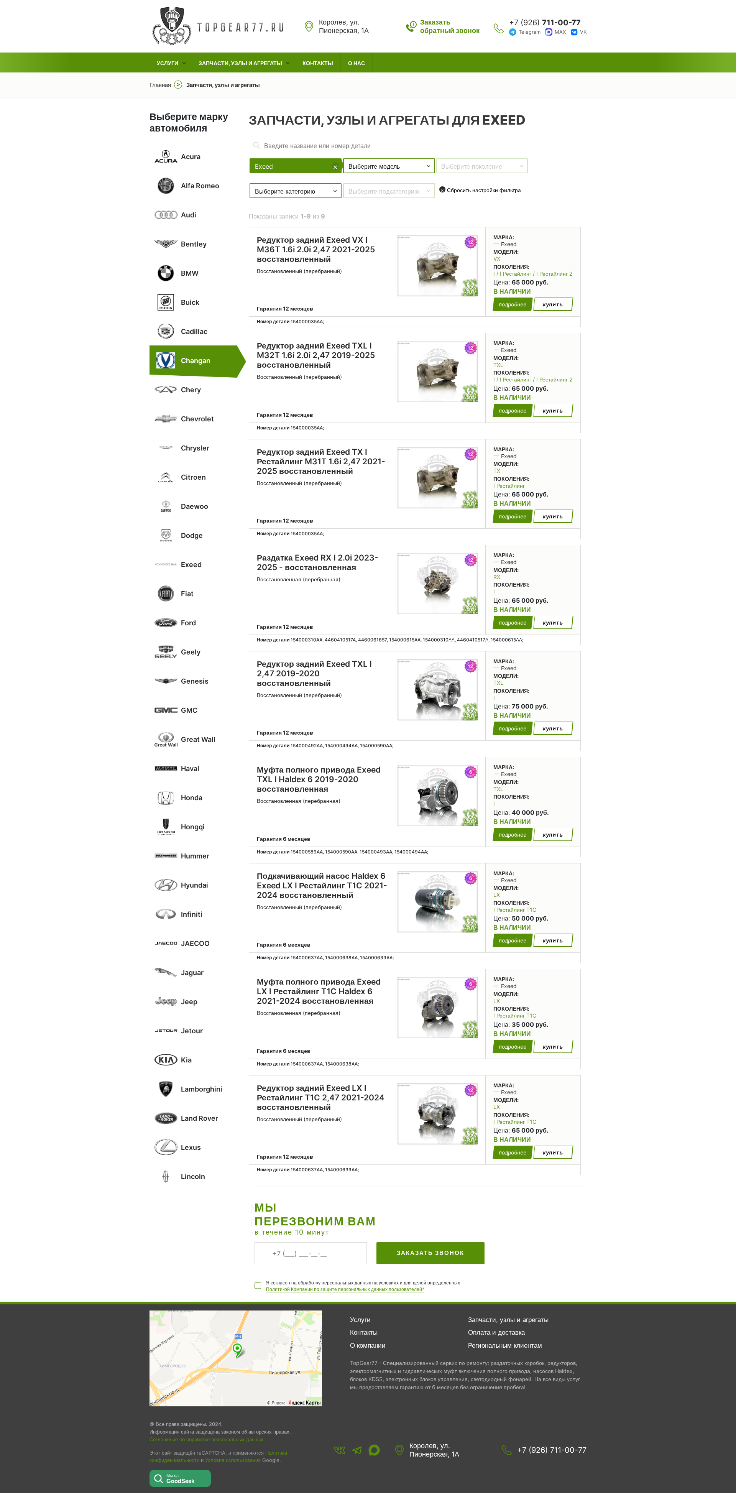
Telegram (529, 32)
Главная (160, 85)
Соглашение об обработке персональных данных (206, 1439)
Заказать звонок (430, 1252)
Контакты (317, 63)
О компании (368, 1345)
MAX (560, 32)
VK (583, 32)
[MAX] (374, 1450)
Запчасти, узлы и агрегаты (240, 63)
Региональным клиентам (505, 1345)
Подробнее (513, 304)
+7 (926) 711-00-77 (551, 1450)
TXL (498, 365)
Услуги (167, 63)
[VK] (339, 1450)
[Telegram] (357, 1450)
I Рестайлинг (509, 485)
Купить (553, 304)
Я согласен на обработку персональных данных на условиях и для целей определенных (363, 1286)
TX (496, 470)
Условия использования (233, 1460)
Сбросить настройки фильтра (480, 190)
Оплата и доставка (496, 1332)
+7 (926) (545, 22)
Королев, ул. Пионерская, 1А (434, 1450)
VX (496, 258)
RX (496, 577)
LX (496, 894)
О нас (356, 63)
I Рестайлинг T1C (514, 909)
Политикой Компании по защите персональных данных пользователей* (345, 1289)
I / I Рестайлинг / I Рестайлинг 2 (532, 273)
